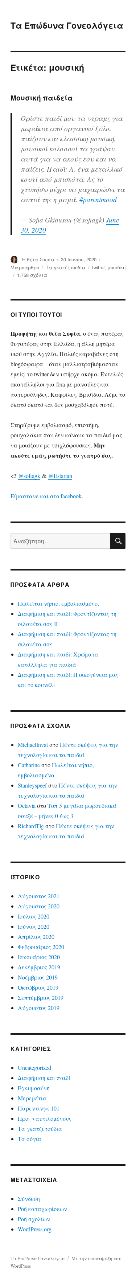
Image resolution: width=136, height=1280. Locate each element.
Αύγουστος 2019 (38, 1007)
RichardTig (31, 826)
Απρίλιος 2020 (36, 936)
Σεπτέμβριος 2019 (40, 997)
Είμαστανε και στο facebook (46, 496)
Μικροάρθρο (25, 267)
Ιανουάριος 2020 (39, 957)
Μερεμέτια (32, 1098)
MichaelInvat (33, 744)
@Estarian (60, 475)
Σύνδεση (29, 1198)
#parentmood (98, 199)
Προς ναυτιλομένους (44, 1118)
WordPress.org (34, 1229)
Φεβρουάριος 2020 (41, 946)
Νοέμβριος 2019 (38, 977)
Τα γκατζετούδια (66, 267)
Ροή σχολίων (34, 1219)
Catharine (29, 765)
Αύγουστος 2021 (38, 896)
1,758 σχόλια (32, 274)
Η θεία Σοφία (38, 259)
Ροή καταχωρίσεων (42, 1208)
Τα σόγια (29, 1138)
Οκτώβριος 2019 (38, 987)
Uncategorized (34, 1067)
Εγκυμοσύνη (34, 1088)
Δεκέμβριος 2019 (39, 967)
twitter (98, 267)
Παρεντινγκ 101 (38, 1108)
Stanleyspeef (32, 785)
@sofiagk (29, 475)
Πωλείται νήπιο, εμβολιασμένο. (58, 603)
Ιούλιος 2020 (33, 916)
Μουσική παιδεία (42, 98)
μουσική (116, 267)
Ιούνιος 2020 (33, 926)
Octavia (27, 805)
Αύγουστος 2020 (38, 906)
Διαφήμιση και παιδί (44, 1077)
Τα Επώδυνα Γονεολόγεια (67, 25)
